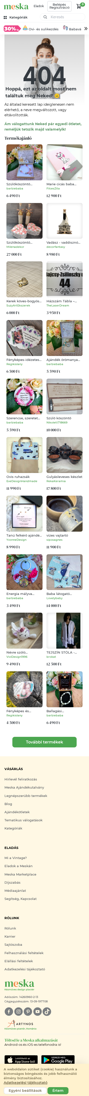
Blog (8, 804)
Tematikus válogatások (23, 820)
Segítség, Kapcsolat (20, 899)
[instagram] (18, 1011)
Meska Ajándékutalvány (24, 787)
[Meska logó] (16, 6)
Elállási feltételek (18, 961)
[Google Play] (21, 1060)
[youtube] (37, 1011)
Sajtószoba (13, 944)
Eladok (39, 6)
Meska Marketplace (20, 874)
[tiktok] (47, 1011)
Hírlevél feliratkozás (20, 779)
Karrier (9, 936)
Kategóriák (13, 828)
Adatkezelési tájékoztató (24, 969)
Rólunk (10, 928)
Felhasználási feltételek (24, 953)
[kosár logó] (79, 6)
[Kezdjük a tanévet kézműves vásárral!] (12, 28)
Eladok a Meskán (18, 866)
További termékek (44, 742)
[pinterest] (27, 1011)
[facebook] (8, 1011)
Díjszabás (12, 882)
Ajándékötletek (17, 812)
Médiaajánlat (15, 891)
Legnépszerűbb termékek (25, 796)
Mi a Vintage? (15, 858)
